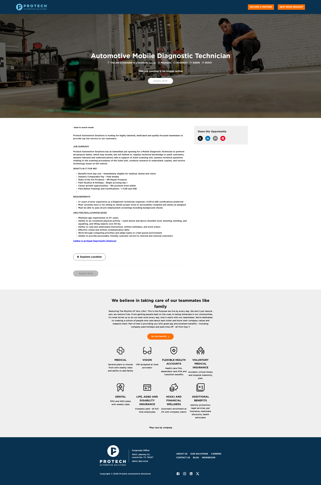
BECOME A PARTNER (261, 7)
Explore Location (91, 257)
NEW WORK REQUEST (291, 7)
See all (152, 63)
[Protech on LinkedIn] (191, 473)
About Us (181, 454)
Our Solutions (199, 454)
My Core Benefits (159, 336)
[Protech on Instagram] (184, 473)
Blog (196, 458)
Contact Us (183, 458)
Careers (216, 454)
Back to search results (84, 127)
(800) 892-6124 (140, 461)
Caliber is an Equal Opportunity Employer (94, 241)
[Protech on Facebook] (178, 473)
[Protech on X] (197, 473)
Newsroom (208, 458)
